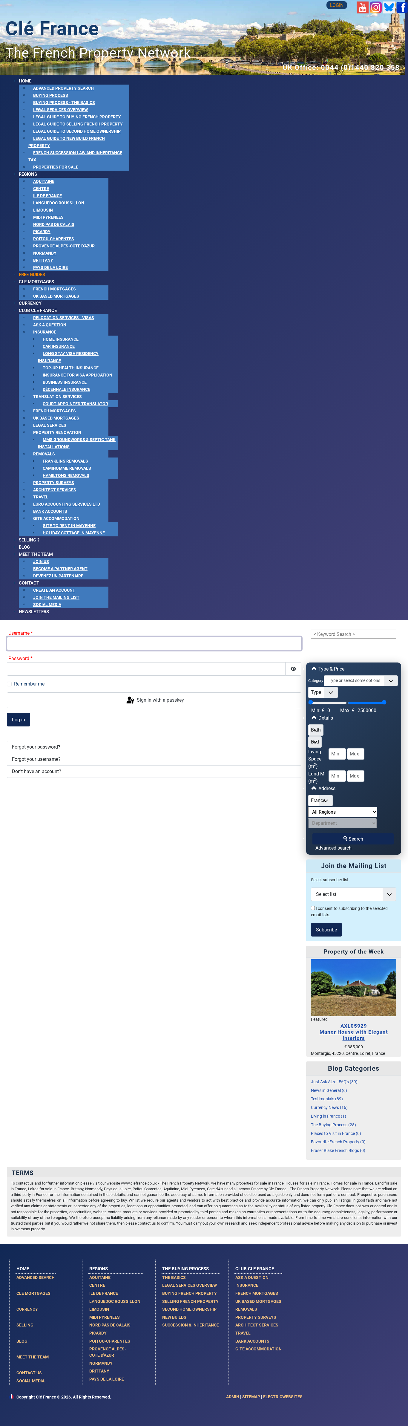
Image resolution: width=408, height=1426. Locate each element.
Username (20, 633)
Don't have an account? (36, 771)
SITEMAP (251, 1396)
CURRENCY (27, 1309)
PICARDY (98, 1333)
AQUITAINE (100, 1277)
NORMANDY (101, 1363)
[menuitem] (25, 81)
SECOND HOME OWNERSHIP (189, 1309)
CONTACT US (29, 1372)
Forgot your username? (36, 759)
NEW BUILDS (174, 1317)
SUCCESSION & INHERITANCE (190, 1325)
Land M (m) (316, 777)
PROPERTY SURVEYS (255, 1317)
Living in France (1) (328, 1116)
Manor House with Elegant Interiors (354, 1032)
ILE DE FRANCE (103, 1293)
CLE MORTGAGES (33, 1293)
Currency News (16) (329, 1107)
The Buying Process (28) (333, 1124)
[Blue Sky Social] (389, 7)
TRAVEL (243, 1333)
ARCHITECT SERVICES (256, 1325)
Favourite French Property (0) (338, 1142)
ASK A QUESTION (252, 1277)
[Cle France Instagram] (376, 7)
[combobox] (361, 680)
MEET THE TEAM (32, 1357)
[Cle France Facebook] (402, 7)
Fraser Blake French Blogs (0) (338, 1150)
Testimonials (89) (327, 1098)
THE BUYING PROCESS (185, 1269)
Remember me (29, 684)
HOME (22, 1269)
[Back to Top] (397, 1415)
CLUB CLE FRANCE (254, 1269)
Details (325, 718)
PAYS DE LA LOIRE (106, 1379)
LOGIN (336, 5)
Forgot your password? (36, 747)
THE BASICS (174, 1277)
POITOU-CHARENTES (109, 1341)
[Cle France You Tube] (363, 7)
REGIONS (98, 1269)
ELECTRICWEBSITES (283, 1396)
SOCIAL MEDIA (30, 1380)
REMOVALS (246, 1309)
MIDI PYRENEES (104, 1317)
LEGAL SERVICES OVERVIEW (189, 1285)
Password (20, 658)
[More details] (353, 987)
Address (326, 788)
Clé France (52, 28)
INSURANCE (246, 1285)
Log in (18, 720)
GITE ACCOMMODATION (258, 1349)
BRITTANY (99, 1371)
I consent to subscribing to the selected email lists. (349, 912)
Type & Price (330, 669)
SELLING (24, 1325)
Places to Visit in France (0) (336, 1133)
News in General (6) (329, 1090)
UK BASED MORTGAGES (258, 1301)
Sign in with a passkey (160, 700)
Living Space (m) (314, 759)
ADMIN (232, 1396)
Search (356, 839)
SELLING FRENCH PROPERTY (190, 1301)
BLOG (21, 1341)
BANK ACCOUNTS (252, 1341)
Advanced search (333, 848)
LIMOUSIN (99, 1309)
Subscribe (326, 930)
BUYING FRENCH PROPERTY (189, 1293)
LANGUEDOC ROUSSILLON (114, 1301)
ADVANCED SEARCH (35, 1277)
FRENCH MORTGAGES (256, 1293)
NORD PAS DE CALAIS (110, 1325)
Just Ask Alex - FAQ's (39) (334, 1081)
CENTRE (97, 1285)
